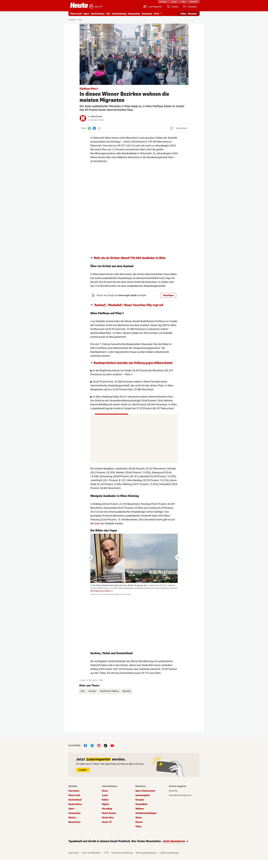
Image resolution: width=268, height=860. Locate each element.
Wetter (72, 817)
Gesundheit (141, 804)
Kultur (105, 799)
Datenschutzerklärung (122, 852)
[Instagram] (98, 745)
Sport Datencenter (145, 790)
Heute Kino (108, 817)
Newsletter (74, 822)
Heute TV (107, 822)
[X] (92, 745)
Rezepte (139, 799)
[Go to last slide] (90, 557)
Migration (127, 691)
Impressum (73, 852)
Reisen (139, 822)
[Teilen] (99, 128)
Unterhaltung (119, 13)
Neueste (192, 13)
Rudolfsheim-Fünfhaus (109, 691)
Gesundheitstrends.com (180, 795)
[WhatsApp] (89, 128)
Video (183, 13)
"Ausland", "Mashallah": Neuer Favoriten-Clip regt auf (128, 305)
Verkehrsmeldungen (146, 813)
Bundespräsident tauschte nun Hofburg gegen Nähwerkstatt (133, 363)
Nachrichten (75, 804)
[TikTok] (105, 745)
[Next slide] (177, 557)
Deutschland (75, 799)
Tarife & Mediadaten (91, 852)
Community (134, 13)
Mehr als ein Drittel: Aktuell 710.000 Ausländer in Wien (130, 258)
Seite (97, 523)
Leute (105, 795)
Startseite (72, 20)
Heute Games (109, 813)
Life (108, 13)
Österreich (76, 13)
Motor (138, 817)
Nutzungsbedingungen (146, 852)
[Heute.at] (79, 5)
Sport (86, 13)
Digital (105, 804)
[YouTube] (112, 745)
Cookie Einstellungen (169, 852)
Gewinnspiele (142, 795)
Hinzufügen (168, 295)
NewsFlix (173, 790)
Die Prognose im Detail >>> (101, 591)
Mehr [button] (156, 13)
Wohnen (139, 808)
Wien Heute (96, 116)
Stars (105, 790)
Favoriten (92, 691)
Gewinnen (147, 13)
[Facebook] (94, 128)
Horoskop (107, 808)
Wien (80, 20)
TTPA (106, 852)
